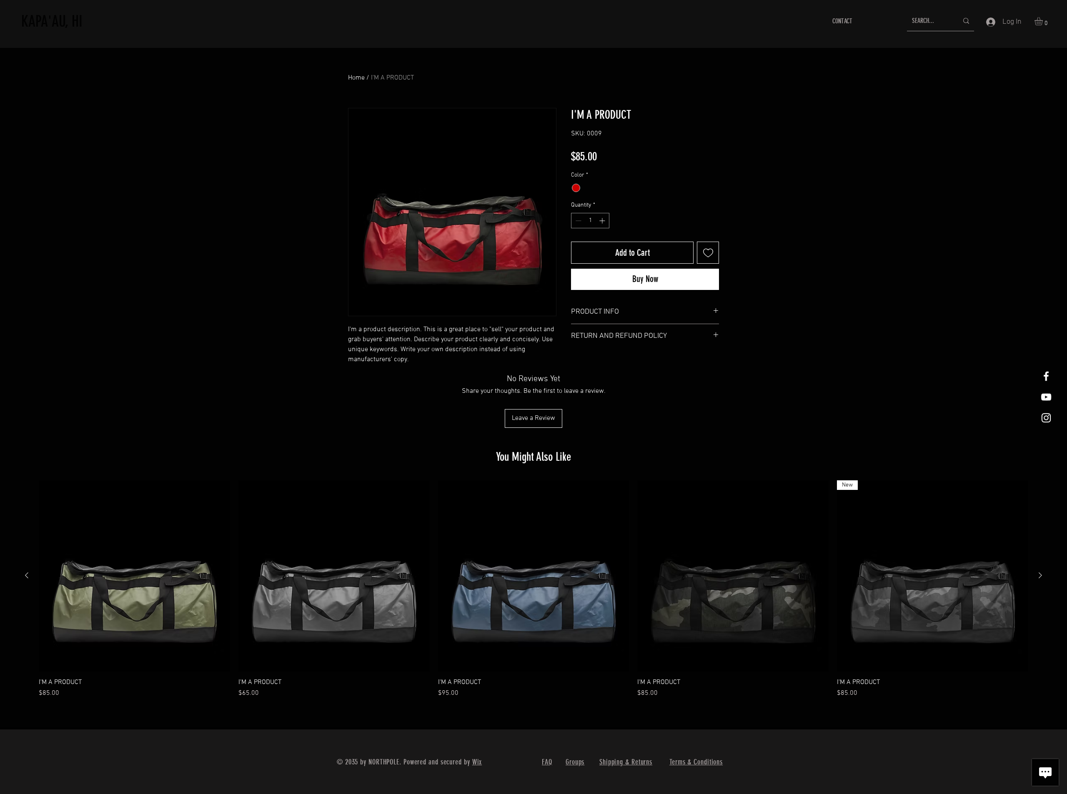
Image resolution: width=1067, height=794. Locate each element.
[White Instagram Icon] (1046, 418)
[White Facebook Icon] (1046, 376)
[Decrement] (577, 220)
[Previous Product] (27, 575)
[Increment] (603, 220)
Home (356, 78)
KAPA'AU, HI (52, 21)
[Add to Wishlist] (708, 253)
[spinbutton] (590, 220)
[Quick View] (134, 576)
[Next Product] (1040, 575)
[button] (1043, 21)
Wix (477, 762)
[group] (533, 589)
